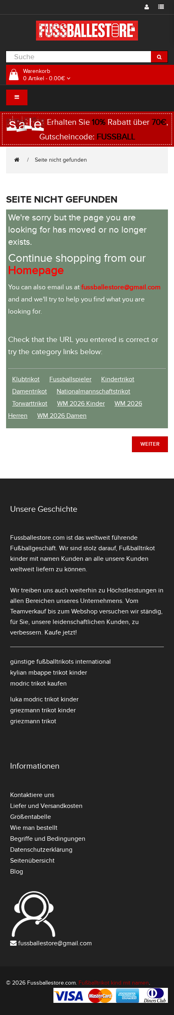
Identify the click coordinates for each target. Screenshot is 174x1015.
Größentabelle (30, 817)
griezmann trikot (33, 721)
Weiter (149, 444)
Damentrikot (29, 391)
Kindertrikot (117, 379)
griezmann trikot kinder (43, 710)
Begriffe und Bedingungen (47, 839)
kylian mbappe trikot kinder (48, 673)
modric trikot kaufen (38, 684)
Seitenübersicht (32, 861)
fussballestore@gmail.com (55, 943)
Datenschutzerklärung (41, 850)
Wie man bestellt (33, 828)
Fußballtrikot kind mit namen (114, 982)
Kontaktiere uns (32, 795)
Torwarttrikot (29, 404)
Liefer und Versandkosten (46, 806)
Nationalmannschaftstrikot (93, 391)
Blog (16, 872)
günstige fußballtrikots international (60, 662)
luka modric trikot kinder (44, 699)
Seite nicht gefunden (61, 159)
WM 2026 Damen (62, 416)
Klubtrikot (26, 379)
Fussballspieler (70, 379)
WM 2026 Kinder (81, 404)
